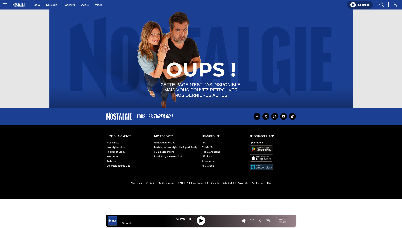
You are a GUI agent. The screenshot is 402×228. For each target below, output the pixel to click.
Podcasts (69, 4)
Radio (36, 4)
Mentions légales (166, 183)
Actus (85, 4)
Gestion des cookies (261, 183)
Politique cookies (195, 183)
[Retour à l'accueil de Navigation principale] (19, 5)
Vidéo (99, 4)
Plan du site (136, 183)
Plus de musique (282, 220)
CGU (180, 183)
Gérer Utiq (243, 183)
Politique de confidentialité (220, 183)
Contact (150, 183)
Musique (51, 4)
